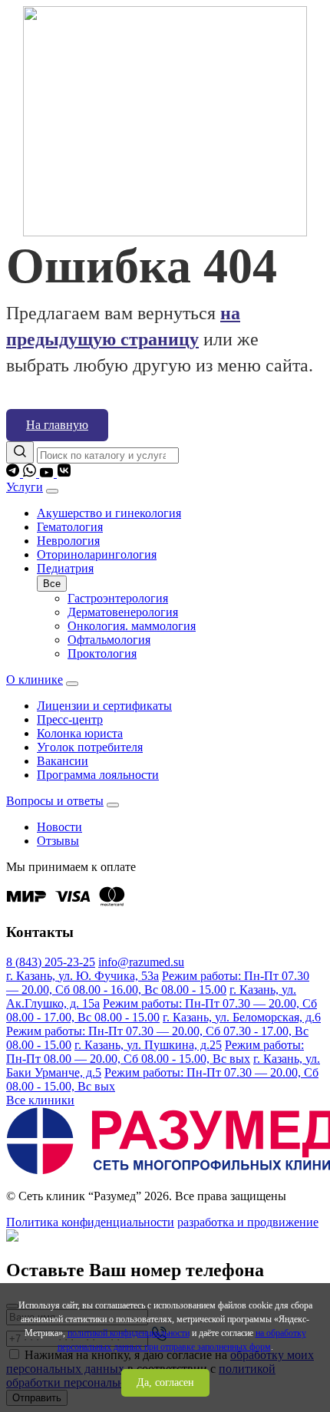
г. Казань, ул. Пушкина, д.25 (148, 1044)
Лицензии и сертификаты (104, 705)
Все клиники (40, 1100)
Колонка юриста (80, 733)
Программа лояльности (98, 774)
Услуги (24, 486)
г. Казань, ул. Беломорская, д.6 (242, 1017)
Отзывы (58, 840)
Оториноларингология (97, 554)
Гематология (70, 526)
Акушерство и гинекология (109, 513)
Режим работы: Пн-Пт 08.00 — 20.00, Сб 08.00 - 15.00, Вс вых (155, 1051)
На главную (57, 424)
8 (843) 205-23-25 (50, 961)
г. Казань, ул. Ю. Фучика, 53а (82, 975)
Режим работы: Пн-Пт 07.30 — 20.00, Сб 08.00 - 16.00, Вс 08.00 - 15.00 (157, 982)
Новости (59, 826)
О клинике (34, 679)
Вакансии (62, 760)
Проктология (102, 653)
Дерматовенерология (123, 612)
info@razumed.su (141, 961)
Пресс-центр (70, 719)
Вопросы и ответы (55, 800)
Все (52, 583)
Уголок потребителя (90, 747)
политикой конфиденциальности (129, 1333)
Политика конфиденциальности (90, 1222)
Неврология (68, 540)
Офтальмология (109, 639)
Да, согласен (165, 1382)
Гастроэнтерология (118, 598)
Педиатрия (65, 568)
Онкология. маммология (132, 625)
